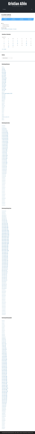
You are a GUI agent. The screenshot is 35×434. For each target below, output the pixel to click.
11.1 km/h (4, 403)
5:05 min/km (4, 219)
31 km (3, 107)
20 (26, 43)
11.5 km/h (4, 409)
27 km (3, 101)
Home (15, 432)
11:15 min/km (3, 310)
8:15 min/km (4, 273)
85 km (3, 119)
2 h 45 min (4, 169)
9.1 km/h (4, 374)
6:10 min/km (5, 237)
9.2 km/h (4, 376)
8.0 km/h (4, 359)
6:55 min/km (5, 250)
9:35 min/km (4, 295)
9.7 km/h (4, 383)
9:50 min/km (3, 299)
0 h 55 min (5, 138)
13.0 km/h (3, 427)
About (18, 432)
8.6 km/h (4, 367)
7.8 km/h (4, 356)
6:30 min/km (5, 243)
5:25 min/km (5, 224)
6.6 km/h (4, 339)
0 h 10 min (3, 125)
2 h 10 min (4, 159)
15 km (4, 85)
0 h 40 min (5, 133)
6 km (2, 29)
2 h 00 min (4, 156)
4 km (3, 69)
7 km (4, 73)
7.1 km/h (4, 346)
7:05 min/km (5, 253)
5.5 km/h (3, 327)
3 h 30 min (3, 181)
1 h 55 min (5, 155)
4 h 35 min (3, 195)
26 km (3, 100)
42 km (3, 115)
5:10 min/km (4, 220)
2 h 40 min (4, 167)
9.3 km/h (4, 377)
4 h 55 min (3, 199)
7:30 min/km (5, 260)
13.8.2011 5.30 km (5, 26)
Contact (20, 432)
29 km (3, 104)
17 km (3, 87)
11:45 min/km (4, 313)
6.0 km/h (3, 331)
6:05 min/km (5, 236)
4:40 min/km (3, 212)
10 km (4, 78)
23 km (3, 96)
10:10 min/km (4, 303)
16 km (4, 86)
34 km (3, 111)
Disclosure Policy (30, 432)
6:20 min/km (5, 240)
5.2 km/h (3, 324)
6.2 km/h (3, 334)
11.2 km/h (4, 405)
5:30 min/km (5, 226)
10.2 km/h (5, 391)
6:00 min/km (5, 234)
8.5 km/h (4, 366)
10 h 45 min (3, 202)
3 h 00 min (4, 173)
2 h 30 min (4, 165)
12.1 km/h (3, 417)
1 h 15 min (5, 144)
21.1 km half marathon (7, 93)
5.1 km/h (3, 323)
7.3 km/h (4, 349)
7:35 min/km (5, 262)
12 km (4, 80)
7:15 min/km (5, 256)
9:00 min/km (4, 285)
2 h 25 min (4, 163)
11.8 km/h (3, 413)
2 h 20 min (4, 162)
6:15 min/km (5, 239)
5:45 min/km (5, 230)
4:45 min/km (4, 213)
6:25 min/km (5, 242)
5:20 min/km (5, 223)
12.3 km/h (3, 420)
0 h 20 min (4, 128)
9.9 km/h (4, 386)
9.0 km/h (4, 373)
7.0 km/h (4, 345)
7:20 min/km (5, 257)
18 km (4, 89)
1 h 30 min (5, 148)
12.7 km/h (3, 424)
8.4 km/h (4, 364)
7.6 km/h (4, 353)
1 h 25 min (5, 147)
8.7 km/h (4, 369)
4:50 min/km (4, 215)
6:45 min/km (5, 247)
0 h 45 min (5, 135)
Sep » (5, 49)
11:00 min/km (4, 307)
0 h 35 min (5, 132)
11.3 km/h (4, 406)
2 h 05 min (4, 158)
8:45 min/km (4, 281)
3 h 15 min (3, 177)
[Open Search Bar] (31, 9)
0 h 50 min (5, 136)
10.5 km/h (4, 395)
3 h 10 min (4, 176)
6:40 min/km (5, 246)
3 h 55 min (3, 188)
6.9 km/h (4, 343)
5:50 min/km (5, 231)
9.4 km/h (4, 379)
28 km (3, 103)
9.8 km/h (5, 385)
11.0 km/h (4, 402)
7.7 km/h (4, 354)
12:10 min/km (4, 314)
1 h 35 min (4, 149)
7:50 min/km (5, 266)
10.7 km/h (4, 398)
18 (17, 43)
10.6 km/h (4, 396)
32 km (3, 108)
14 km (4, 83)
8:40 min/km (4, 280)
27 (26, 45)
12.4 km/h (3, 421)
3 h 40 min (3, 184)
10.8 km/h (4, 399)
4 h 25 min (3, 192)
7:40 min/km (5, 263)
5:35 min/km (5, 227)
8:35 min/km (4, 278)
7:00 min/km (5, 252)
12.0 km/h (4, 416)
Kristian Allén (17, 4)
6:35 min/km (5, 245)
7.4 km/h (4, 350)
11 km (4, 79)
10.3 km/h (4, 392)
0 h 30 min (6, 29)
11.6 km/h (3, 410)
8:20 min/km (4, 274)
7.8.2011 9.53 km (5, 24)
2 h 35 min (4, 166)
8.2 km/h (4, 362)
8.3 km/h (4, 363)
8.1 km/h (4, 360)
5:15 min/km (10, 29)
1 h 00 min (5, 139)
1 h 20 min (5, 145)
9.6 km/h (4, 382)
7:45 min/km (5, 264)
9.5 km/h (4, 380)
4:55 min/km (4, 216)
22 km (3, 94)
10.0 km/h (5, 388)
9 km (4, 76)
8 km (4, 75)
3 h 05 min (4, 174)
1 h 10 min (5, 142)
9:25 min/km (4, 292)
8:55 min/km (4, 284)
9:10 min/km (4, 288)
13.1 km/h (3, 428)
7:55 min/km (5, 267)
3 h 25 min (3, 180)
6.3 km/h (3, 335)
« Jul (3, 49)
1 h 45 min (4, 152)
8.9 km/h (4, 372)
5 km (4, 70)
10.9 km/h (4, 400)
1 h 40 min (4, 151)
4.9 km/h (3, 320)
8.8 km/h (4, 370)
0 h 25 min (4, 129)
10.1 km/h (4, 389)
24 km (3, 97)
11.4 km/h (14, 29)
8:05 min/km (4, 270)
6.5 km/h (3, 338)
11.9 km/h (3, 414)
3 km (3, 68)
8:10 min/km (5, 271)
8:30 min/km (4, 277)
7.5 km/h (4, 352)
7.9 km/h (4, 357)
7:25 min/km (5, 259)
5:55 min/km (5, 233)
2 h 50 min (4, 170)
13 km (4, 82)
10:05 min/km (4, 302)
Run (3, 23)
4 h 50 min (3, 198)
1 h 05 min (5, 141)
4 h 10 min (3, 191)
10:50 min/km (4, 306)
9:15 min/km (3, 289)
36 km (3, 114)
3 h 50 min (3, 187)
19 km (3, 90)
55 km (3, 118)
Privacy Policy (25, 432)
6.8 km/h (4, 342)
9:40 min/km (3, 296)
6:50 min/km (5, 249)
